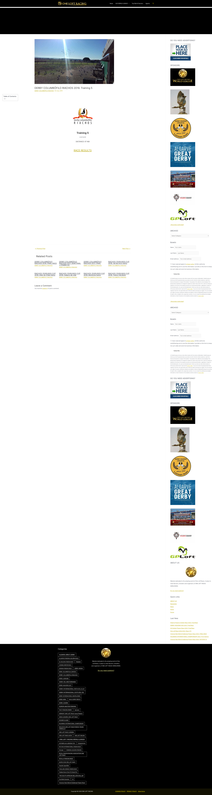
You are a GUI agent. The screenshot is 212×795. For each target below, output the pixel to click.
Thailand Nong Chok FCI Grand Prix (68, 772)
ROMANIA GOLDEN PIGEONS (74, 750)
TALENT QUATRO (64, 765)
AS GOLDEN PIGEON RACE (66, 661)
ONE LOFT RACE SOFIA (65, 735)
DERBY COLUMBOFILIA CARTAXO (67, 671)
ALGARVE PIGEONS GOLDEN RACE (68, 658)
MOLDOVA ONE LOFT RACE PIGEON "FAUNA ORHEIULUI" (71, 727)
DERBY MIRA (62, 699)
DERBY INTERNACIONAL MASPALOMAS (69, 696)
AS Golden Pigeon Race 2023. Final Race (182, 628)
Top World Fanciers (64, 779)
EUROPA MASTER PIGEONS (67, 706)
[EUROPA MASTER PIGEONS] (182, 179)
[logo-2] (182, 198)
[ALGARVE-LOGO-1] (182, 154)
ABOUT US (173, 601)
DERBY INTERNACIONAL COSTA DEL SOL (71, 692)
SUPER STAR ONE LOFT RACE (67, 762)
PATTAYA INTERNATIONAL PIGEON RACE (70, 746)
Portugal (61, 750)
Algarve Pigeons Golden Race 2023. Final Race (184, 622)
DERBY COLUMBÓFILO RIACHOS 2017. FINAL (92, 262)
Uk (73, 779)
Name (172, 247)
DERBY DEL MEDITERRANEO (67, 682)
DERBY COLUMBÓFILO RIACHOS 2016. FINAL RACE (46, 262)
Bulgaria (78, 661)
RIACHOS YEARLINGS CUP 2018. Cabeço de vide (69, 274)
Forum (172, 612)
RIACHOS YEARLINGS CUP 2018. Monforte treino (94, 274)
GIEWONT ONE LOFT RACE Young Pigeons (70, 713)
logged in (45, 288)
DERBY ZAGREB (63, 702)
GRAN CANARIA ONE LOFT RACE (68, 717)
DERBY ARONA (79, 668)
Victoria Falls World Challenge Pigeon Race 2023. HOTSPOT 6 (188, 639)
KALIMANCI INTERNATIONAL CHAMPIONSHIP (71, 723)
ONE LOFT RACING (80, 735)
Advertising (141, 791)
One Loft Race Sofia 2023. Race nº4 (180, 631)
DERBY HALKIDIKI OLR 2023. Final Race (182, 625)
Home (172, 609)
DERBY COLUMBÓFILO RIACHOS (44, 91)
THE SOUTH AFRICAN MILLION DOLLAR (71, 775)
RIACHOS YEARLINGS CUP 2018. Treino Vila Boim (118, 274)
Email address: (174, 259)
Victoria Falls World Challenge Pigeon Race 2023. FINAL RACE (188, 634)
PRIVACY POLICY (132, 791)
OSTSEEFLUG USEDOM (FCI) (67, 743)
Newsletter (173, 604)
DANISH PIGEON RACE (65, 668)
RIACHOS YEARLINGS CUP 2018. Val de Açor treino (118, 262)
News (172, 607)
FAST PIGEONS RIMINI (65, 710)
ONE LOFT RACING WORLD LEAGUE (72, 739)
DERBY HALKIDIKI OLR (65, 685)
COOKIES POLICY (120, 791)
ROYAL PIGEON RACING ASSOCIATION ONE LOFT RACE (71, 754)
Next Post (126, 248)
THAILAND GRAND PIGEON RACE (68, 769)
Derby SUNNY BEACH (74, 699)
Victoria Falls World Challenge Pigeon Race (72, 783)
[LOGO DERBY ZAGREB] (180, 128)
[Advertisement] (106, 19)
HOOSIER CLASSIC (63, 720)
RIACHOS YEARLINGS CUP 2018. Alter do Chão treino (45, 274)
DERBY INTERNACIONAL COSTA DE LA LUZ (71, 689)
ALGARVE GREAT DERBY (67, 654)
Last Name (173, 253)
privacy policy (190, 264)
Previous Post (40, 248)
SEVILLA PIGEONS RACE (66, 758)
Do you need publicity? (177, 591)
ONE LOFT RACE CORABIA (66, 732)
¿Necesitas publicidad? (177, 225)
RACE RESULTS (83, 150)
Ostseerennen (81, 743)
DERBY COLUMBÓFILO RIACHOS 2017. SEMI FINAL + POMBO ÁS (70, 263)
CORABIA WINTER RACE (65, 665)
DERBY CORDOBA (64, 678)
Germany (77, 710)
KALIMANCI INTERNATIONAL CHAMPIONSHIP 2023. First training (189, 636)
